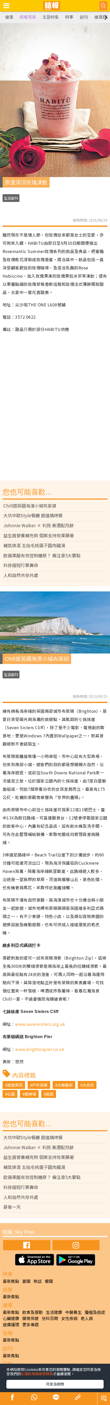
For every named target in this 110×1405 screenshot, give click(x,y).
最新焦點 (11, 1281)
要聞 (26, 1281)
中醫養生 (73, 1312)
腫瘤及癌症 (95, 1312)
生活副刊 (11, 198)
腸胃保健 (30, 1318)
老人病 (87, 1318)
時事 (69, 17)
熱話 (38, 1281)
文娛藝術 (65, 1085)
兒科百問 (50, 1318)
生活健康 (54, 1312)
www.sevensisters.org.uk (40, 1024)
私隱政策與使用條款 (37, 1373)
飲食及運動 (32, 1312)
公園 (11, 1094)
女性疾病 (69, 1318)
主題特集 (50, 17)
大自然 (88, 1085)
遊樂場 (30, 1094)
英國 (49, 1094)
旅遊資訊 (15, 1085)
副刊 (84, 17)
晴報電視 (28, 17)
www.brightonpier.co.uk (39, 1049)
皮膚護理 (11, 1324)
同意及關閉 (55, 1384)
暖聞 (49, 1281)
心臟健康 (11, 1318)
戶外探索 (40, 1085)
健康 (9, 17)
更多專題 (30, 1324)
